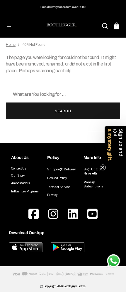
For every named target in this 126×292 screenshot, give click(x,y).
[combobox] (63, 94)
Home (11, 45)
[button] (9, 25)
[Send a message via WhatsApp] (113, 260)
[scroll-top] (113, 244)
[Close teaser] (103, 167)
